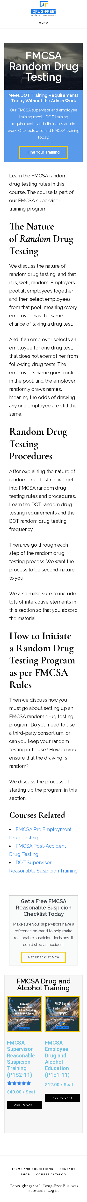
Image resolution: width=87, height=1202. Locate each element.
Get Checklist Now (43, 957)
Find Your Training (44, 152)
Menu (43, 22)
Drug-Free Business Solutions (43, 9)
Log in (53, 1190)
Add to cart (24, 1104)
